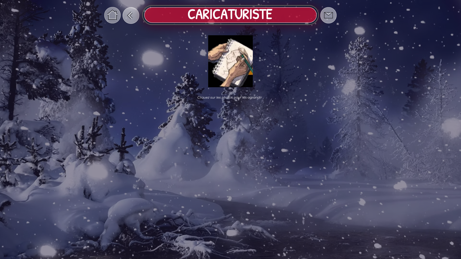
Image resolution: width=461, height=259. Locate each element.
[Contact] (328, 15)
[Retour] (131, 15)
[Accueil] (112, 15)
